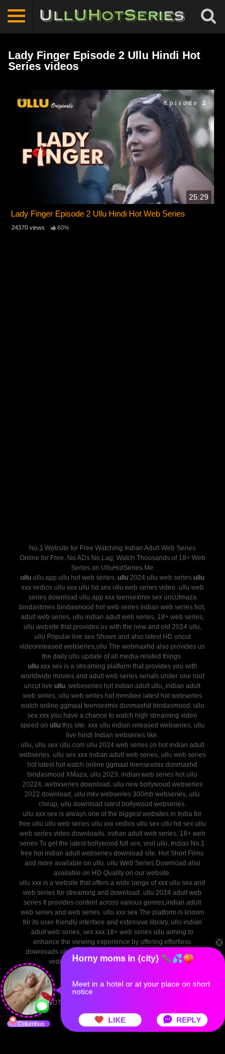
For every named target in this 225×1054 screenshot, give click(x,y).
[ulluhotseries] (112, 16)
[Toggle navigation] (16, 16)
